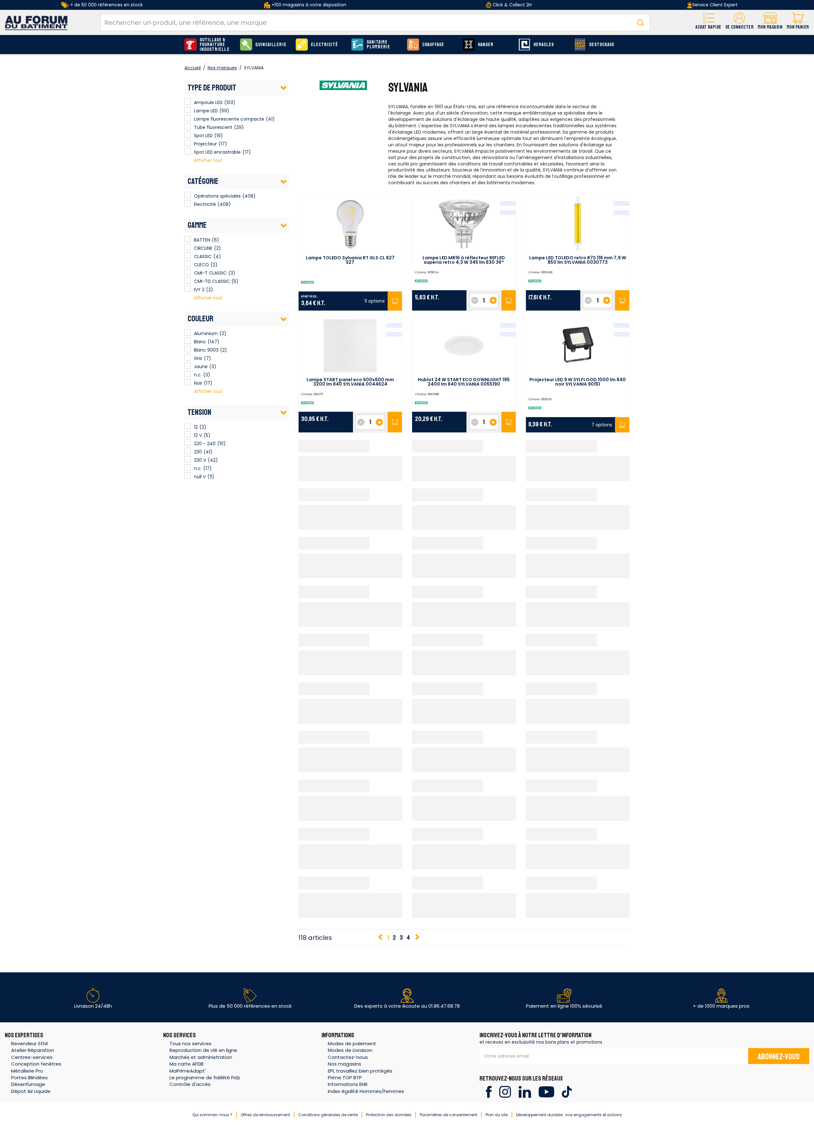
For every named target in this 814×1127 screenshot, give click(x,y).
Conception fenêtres (36, 1063)
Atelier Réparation (32, 1050)
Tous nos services (190, 1043)
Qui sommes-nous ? (212, 1114)
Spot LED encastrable (187, 151)
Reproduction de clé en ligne (203, 1050)
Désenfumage (28, 1084)
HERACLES (544, 45)
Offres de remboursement (265, 1114)
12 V (187, 434)
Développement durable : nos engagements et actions (569, 1114)
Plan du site (497, 1114)
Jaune (187, 365)
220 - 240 (187, 442)
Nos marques (222, 68)
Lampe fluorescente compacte (187, 118)
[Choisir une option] (395, 301)
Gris (187, 357)
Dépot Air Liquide (31, 1091)
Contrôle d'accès (189, 1084)
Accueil (192, 68)
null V (187, 475)
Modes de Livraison (350, 1050)
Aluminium (187, 332)
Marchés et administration (200, 1057)
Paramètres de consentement (448, 1114)
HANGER (485, 45)
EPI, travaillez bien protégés (360, 1071)
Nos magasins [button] (344, 1063)
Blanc (187, 341)
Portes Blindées (29, 1077)
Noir (187, 382)
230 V (187, 459)
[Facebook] (488, 1091)
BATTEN (187, 239)
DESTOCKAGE (602, 45)
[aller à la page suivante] (417, 938)
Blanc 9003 (187, 349)
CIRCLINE (187, 247)
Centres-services (31, 1057)
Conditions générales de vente (328, 1114)
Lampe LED (187, 110)
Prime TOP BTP (345, 1077)
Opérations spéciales (217, 196)
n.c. (187, 374)
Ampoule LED (187, 101)
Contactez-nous (348, 1057)
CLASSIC (187, 255)
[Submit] (640, 22)
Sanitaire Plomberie (378, 44)
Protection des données (388, 1114)
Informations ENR (348, 1084)
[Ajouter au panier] (508, 300)
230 (187, 451)
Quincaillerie (270, 45)
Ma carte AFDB (186, 1063)
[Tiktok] (567, 1091)
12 (187, 426)
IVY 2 (187, 288)
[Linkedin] (525, 1091)
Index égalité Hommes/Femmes (366, 1091)
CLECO (187, 264)
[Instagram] (505, 1091)
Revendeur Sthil (29, 1043)
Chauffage (433, 45)
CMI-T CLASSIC (187, 272)
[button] (739, 22)
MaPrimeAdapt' (187, 1071)
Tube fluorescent (187, 126)
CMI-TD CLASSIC (187, 280)
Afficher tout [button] (208, 160)
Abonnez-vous (779, 1057)
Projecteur (187, 143)
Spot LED (187, 134)
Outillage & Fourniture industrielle (215, 44)
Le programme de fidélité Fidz (204, 1077)
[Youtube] (546, 1091)
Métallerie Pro (27, 1071)
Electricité (324, 45)
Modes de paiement (352, 1043)
